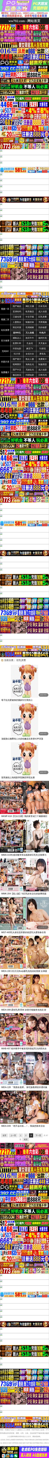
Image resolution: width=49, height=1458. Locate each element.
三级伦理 (17, 317)
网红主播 (30, 306)
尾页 (26, 1139)
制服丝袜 (30, 322)
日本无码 (42, 306)
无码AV (5, 351)
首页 (4, 1135)
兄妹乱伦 (30, 370)
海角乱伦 (30, 364)
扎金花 (30, 343)
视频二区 (5, 319)
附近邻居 (17, 327)
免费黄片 (42, 359)
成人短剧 (42, 370)
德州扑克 (42, 338)
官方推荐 (5, 340)
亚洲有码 (17, 311)
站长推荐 (5, 330)
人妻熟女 (17, 322)
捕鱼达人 (17, 338)
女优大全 (30, 354)
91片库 (17, 354)
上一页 (13, 1135)
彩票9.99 (17, 343)
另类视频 (42, 322)
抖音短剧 (17, 348)
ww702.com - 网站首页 (24, 21)
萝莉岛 (42, 354)
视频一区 (5, 309)
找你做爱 (42, 327)
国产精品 (17, 306)
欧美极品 (30, 311)
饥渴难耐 (30, 327)
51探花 (42, 348)
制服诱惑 (42, 364)
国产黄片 (17, 359)
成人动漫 (42, 311)
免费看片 (5, 372)
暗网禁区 (17, 364)
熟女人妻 (30, 359)
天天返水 (42, 343)
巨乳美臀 (42, 317)
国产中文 (17, 370)
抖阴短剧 (30, 375)
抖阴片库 (5, 362)
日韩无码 (42, 375)
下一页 (38, 1135)
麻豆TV (29, 348)
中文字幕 (30, 317)
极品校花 (17, 375)
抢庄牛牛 (30, 338)
